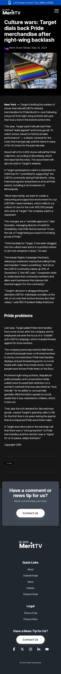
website (36, 163)
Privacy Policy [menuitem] (31, 619)
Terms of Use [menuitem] (30, 613)
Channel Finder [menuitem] (30, 575)
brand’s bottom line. (40, 119)
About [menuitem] (30, 569)
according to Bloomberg (30, 155)
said (26, 126)
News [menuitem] (30, 581)
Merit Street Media (20, 47)
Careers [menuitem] (30, 588)
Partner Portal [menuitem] (30, 594)
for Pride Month (28, 112)
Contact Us (30, 513)
